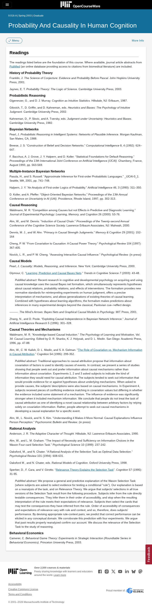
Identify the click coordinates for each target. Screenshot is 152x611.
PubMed (15, 66)
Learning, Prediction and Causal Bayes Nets (53, 273)
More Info (138, 40)
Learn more (60, 575)
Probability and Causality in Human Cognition (72, 25)
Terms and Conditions (20, 594)
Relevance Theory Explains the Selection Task (85, 469)
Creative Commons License (23, 589)
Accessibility (15, 584)
